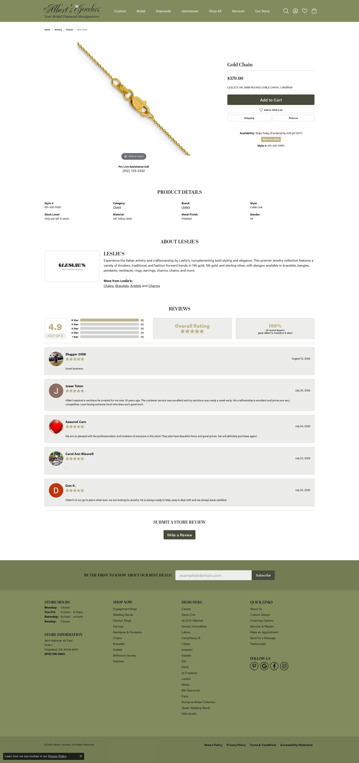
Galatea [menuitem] (186, 655)
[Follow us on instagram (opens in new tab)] (284, 666)
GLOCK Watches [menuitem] (192, 620)
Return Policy (213, 745)
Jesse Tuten (74, 385)
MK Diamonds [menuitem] (191, 690)
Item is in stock (271, 139)
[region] (133, 99)
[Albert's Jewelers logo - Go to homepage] (71, 11)
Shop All (215, 11)
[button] (286, 11)
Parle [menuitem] (185, 696)
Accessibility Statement (296, 745)
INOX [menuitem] (185, 667)
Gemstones (190, 11)
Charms (154, 285)
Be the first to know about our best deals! (128, 575)
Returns (293, 118)
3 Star (75, 328)
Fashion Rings (122, 620)
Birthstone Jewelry (124, 655)
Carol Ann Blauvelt (79, 453)
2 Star (75, 332)
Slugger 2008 (75, 354)
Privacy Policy (236, 745)
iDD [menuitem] (184, 661)
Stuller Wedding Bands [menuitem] (196, 708)
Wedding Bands (123, 614)
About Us (256, 609)
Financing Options (262, 620)
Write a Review (179, 534)
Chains (69, 29)
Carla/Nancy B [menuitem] (191, 638)
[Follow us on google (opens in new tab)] (264, 666)
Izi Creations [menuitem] (189, 673)
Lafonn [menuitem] (186, 632)
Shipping (249, 118)
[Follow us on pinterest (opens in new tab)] (254, 666)
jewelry (58, 29)
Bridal (141, 11)
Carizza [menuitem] (186, 609)
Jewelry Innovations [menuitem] (194, 626)
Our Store (262, 11)
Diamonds (163, 11)
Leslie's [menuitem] (186, 678)
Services (238, 11)
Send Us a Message (262, 638)
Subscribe (263, 575)
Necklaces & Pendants (127, 632)
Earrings (118, 626)
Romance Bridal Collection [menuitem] (198, 702)
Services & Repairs (262, 626)
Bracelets (122, 285)
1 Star (75, 337)
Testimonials (258, 644)
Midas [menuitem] (185, 684)
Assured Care (75, 421)
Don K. (70, 485)
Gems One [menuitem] (188, 614)
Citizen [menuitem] (186, 644)
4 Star (75, 324)
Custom (120, 11)
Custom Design (260, 614)
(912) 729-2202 (134, 170)
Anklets (135, 285)
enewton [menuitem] (187, 649)
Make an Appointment (264, 632)
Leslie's (186, 207)
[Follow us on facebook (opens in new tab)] (274, 666)
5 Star (75, 320)
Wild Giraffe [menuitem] (189, 713)
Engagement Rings (125, 609)
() (142, 320)
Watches (118, 661)
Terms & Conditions (263, 745)
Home (47, 29)
